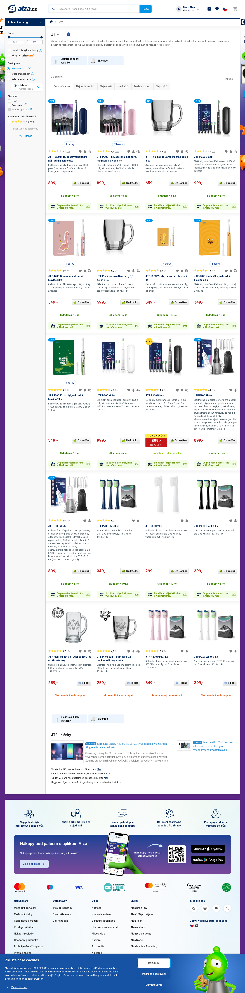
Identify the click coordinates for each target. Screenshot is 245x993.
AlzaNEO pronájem (142, 914)
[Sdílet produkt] (68, 34)
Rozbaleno (17, 105)
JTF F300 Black (203, 395)
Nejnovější (161, 86)
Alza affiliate (138, 927)
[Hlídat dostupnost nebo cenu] (85, 151)
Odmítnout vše (153, 984)
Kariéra (96, 940)
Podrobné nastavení (154, 973)
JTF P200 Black (203, 156)
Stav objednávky (62, 907)
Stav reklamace (62, 914)
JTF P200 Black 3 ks (206, 526)
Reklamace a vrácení (26, 920)
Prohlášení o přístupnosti (28, 946)
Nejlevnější (106, 86)
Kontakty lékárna (101, 914)
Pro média (98, 946)
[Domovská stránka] (51, 22)
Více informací (19, 987)
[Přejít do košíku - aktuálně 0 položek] (235, 9)
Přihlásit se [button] (188, 10)
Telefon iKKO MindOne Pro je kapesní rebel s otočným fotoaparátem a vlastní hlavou (213, 746)
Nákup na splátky (24, 933)
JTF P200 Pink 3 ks (156, 656)
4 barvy (70, 263)
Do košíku (83, 183)
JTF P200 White (106, 395)
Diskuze (228, 78)
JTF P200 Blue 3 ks (108, 526)
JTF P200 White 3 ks (206, 656)
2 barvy (70, 144)
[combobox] (94, 9)
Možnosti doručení (25, 907)
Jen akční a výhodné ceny (25, 50)
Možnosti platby (23, 914)
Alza (99, 769)
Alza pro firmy (139, 907)
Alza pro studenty (141, 933)
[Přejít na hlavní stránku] (22, 8)
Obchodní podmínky (26, 940)
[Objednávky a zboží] (209, 9)
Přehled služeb (22, 952)
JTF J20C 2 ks (153, 526)
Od (9, 37)
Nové (14, 101)
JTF (61, 22)
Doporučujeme (62, 86)
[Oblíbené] (217, 9)
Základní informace (103, 920)
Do (41, 37)
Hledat (145, 9)
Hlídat (85, 682)
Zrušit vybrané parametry (25, 128)
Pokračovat (164, 44)
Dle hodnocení (142, 86)
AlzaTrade (137, 940)
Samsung (90, 744)
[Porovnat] (89, 151)
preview (197, 742)
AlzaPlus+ (136, 920)
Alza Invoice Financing (144, 946)
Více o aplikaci (31, 863)
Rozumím (154, 963)
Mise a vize (98, 933)
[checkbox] (25, 51)
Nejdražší (123, 86)
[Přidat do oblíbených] (80, 151)
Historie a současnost (105, 927)
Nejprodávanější (85, 86)
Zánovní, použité (20, 109)
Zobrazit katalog (18, 22)
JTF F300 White (57, 526)
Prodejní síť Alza (24, 927)
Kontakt (96, 907)
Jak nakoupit (60, 920)
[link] (25, 136)
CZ (196, 925)
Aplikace (97, 952)
